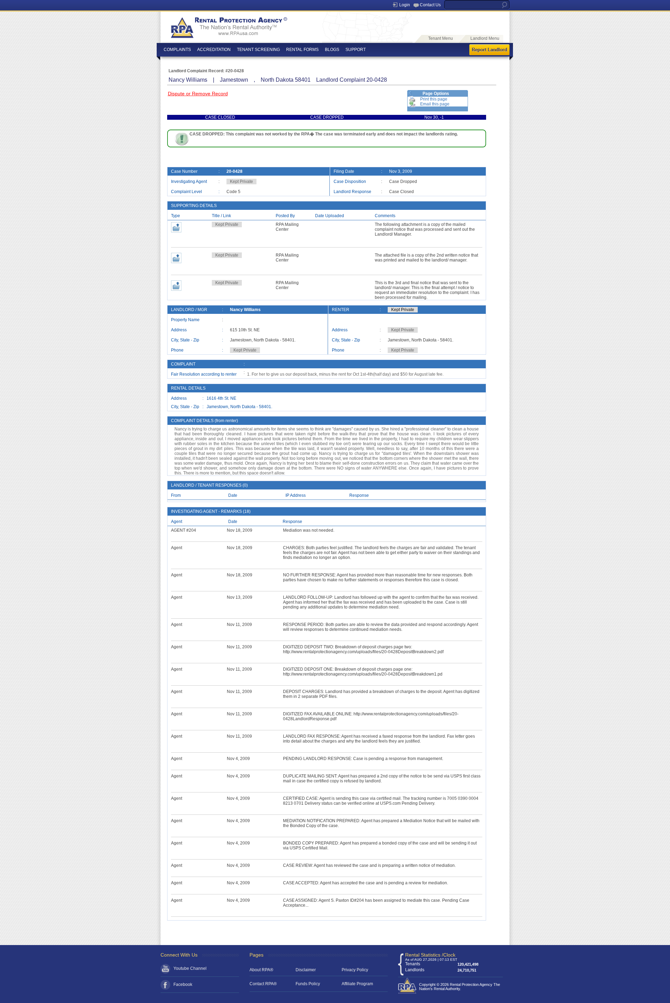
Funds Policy (308, 983)
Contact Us (430, 4)
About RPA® (261, 969)
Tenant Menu (440, 38)
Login (404, 4)
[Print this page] (412, 99)
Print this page (433, 99)
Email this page (434, 104)
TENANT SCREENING (258, 49)
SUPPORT (355, 49)
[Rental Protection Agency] (228, 37)
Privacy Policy (355, 969)
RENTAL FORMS (302, 49)
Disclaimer (306, 969)
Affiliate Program (357, 983)
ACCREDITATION (214, 49)
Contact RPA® (263, 983)
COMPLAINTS (177, 49)
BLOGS (332, 49)
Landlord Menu (484, 38)
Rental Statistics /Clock (430, 955)
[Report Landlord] (489, 50)
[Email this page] (412, 104)
